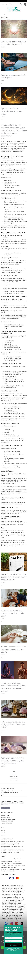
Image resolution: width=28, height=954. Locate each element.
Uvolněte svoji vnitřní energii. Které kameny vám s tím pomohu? (13, 43)
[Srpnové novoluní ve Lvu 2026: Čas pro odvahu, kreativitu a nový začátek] (14, 96)
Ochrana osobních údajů (6, 823)
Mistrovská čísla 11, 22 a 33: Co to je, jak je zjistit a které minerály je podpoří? (13, 725)
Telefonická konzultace (6, 817)
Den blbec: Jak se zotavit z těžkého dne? (10, 861)
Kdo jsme (3, 835)
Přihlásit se (5, 808)
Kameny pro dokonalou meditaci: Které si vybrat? (13, 76)
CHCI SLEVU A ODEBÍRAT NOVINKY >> (13, 944)
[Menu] (25, 4)
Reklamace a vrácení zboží (7, 821)
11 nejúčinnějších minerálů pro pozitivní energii (11, 863)
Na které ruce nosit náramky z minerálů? (10, 844)
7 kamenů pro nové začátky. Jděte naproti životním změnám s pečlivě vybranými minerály (14, 577)
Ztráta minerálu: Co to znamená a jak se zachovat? (12, 841)
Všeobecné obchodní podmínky (8, 819)
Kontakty (3, 830)
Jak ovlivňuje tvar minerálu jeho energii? (10, 852)
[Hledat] (3, 4)
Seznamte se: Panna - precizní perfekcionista (11, 859)
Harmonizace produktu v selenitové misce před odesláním (12, 847)
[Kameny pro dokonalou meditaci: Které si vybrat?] (14, 62)
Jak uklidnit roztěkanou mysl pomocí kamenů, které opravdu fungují (12, 613)
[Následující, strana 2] (14, 772)
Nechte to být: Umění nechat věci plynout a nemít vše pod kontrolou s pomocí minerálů (13, 866)
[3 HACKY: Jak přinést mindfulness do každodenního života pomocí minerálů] (14, 634)
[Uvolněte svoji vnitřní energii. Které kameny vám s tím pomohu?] (14, 29)
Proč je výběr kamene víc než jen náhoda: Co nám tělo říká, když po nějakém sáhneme (12, 761)
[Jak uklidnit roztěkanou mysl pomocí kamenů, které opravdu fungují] (14, 598)
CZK (10, 4)
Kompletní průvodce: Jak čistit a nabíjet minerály (12, 850)
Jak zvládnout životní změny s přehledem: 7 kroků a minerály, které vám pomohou (13, 870)
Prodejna (3, 833)
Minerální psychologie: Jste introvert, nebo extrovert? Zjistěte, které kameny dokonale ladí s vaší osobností (13, 687)
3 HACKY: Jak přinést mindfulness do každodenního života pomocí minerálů (13, 649)
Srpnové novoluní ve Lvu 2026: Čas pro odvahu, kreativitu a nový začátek (13, 111)
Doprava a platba (5, 815)
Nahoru (15, 780)
